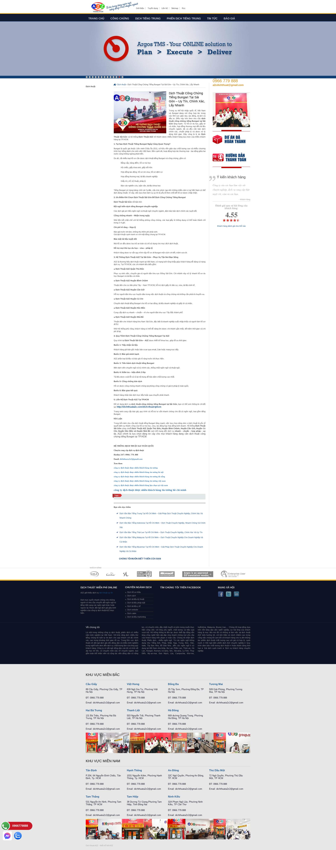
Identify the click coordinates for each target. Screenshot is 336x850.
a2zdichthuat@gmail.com (228, 85)
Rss (183, 8)
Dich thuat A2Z (92, 845)
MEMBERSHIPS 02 (111, 574)
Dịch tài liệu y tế (134, 606)
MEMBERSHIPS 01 (94, 574)
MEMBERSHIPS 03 (126, 574)
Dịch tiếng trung (148, 18)
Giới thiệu (140, 8)
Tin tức (212, 18)
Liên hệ (165, 8)
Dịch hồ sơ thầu (134, 592)
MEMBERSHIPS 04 (144, 574)
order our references (232, 158)
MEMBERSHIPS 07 (233, 574)
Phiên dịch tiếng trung (184, 18)
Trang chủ (96, 18)
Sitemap (174, 8)
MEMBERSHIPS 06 (198, 574)
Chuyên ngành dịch (138, 587)
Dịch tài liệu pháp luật (136, 603)
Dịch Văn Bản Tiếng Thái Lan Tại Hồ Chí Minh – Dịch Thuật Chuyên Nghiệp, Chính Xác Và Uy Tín (161, 532)
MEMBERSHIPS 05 (167, 574)
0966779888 (20, 825)
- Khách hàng (244, 199)
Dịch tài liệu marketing (136, 617)
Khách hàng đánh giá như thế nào (231, 226)
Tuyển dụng (153, 8)
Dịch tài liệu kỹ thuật (135, 599)
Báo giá (229, 18)
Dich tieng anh (98, 7)
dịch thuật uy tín (106, 593)
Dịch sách (131, 596)
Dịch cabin (131, 613)
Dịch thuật (121, 84)
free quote (229, 142)
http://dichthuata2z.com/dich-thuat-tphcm (139, 406)
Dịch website (132, 610)
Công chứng (119, 18)
